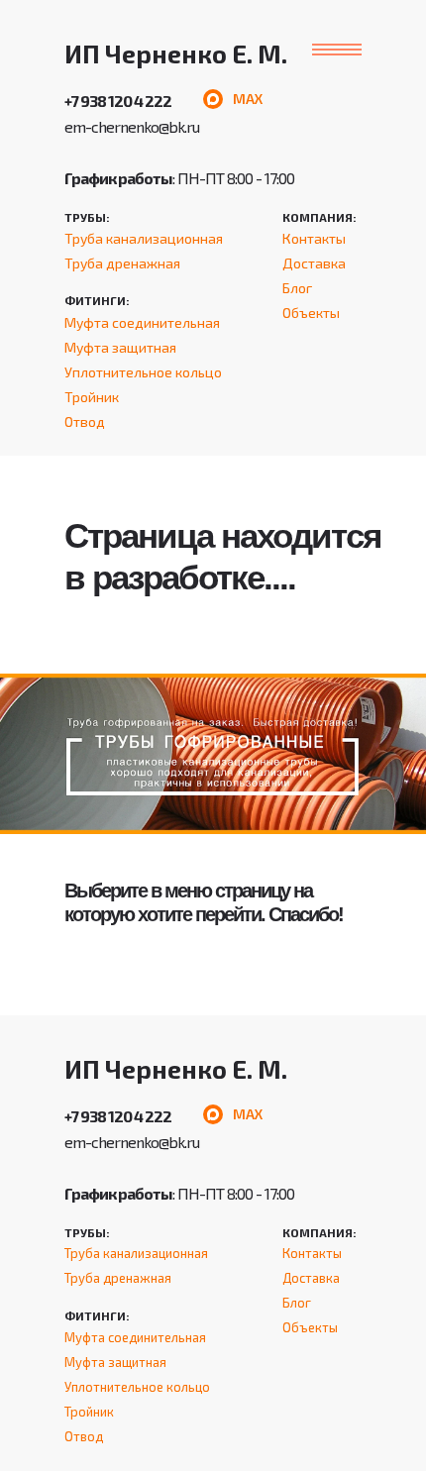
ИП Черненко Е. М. (175, 53)
